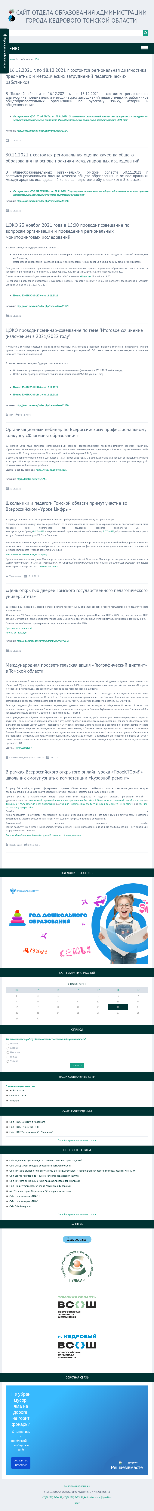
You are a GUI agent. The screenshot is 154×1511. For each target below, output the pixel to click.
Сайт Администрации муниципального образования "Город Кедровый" (46, 1160)
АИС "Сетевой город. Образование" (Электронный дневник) (40, 1191)
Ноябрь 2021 (77, 984)
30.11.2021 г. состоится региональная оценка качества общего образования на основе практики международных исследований (73, 158)
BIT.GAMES (108, 531)
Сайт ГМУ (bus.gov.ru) (20, 1206)
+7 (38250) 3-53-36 (73, 1497)
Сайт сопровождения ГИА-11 (24, 1196)
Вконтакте (18, 1090)
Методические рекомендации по (23, 554)
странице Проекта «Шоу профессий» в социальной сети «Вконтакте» (96, 804)
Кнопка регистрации (16, 632)
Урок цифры (15, 576)
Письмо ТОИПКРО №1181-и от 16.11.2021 (35, 394)
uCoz (77, 1503)
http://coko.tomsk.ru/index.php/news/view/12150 (43, 405)
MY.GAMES (38, 531)
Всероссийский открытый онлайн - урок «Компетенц (35, 835)
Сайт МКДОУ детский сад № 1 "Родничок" (31, 1132)
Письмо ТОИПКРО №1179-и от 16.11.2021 (35, 295)
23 (38, 1012)
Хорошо (14, 1048)
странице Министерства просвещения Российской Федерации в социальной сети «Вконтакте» (92, 800)
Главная (10, 59)
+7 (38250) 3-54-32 (52, 1497)
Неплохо (15, 1052)
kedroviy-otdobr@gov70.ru (98, 1497)
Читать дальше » (48, 566)
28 (138, 1012)
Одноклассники (17, 1095)
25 (78, 1012)
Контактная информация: (77, 1486)
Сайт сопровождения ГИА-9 (23, 1201)
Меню (12, 48)
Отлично (14, 1043)
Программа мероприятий (19, 628)
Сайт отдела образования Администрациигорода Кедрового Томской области (81, 16)
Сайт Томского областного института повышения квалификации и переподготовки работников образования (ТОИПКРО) (72, 1170)
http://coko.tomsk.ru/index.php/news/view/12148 (43, 201)
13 (118, 1001)
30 (38, 1018)
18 (78, 1007)
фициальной (35, 800)
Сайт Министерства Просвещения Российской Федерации (40, 1186)
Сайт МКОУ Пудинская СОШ (23, 1127)
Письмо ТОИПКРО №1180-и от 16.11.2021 (35, 387)
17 (58, 1007)
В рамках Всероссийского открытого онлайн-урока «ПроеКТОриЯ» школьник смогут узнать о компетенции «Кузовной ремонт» (74, 775)
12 (98, 1001)
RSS (37, 59)
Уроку (44, 554)
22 (17, 1012)
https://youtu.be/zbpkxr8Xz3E (51, 469)
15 (17, 1007)
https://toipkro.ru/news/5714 (32, 479)
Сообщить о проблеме (21, 1463)
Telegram (14, 1100)
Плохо (13, 1056)
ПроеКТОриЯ (15, 844)
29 (17, 1018)
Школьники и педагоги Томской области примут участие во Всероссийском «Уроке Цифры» (66, 506)
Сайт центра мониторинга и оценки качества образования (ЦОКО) (44, 1175)
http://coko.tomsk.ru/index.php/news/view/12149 (43, 306)
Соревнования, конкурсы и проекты (26, 757)
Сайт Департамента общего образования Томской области (40, 1165)
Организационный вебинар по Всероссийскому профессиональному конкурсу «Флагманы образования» (76, 432)
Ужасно (14, 1061)
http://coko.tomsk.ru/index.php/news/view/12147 (43, 130)
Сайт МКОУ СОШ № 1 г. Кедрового (27, 1121)
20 (118, 1007)
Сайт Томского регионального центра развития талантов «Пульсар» (44, 1180)
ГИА (11, 415)
